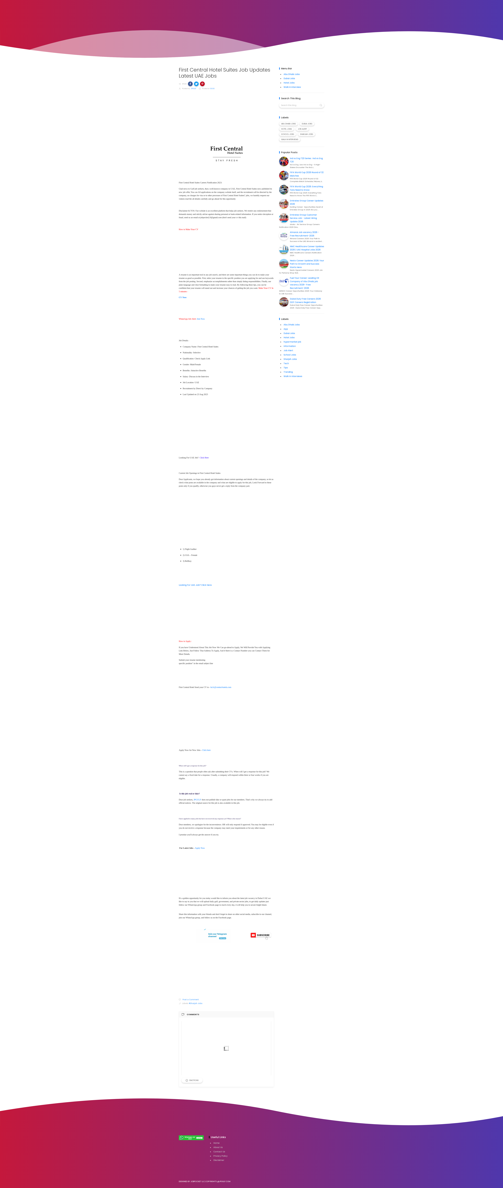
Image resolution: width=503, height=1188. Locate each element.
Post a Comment (190, 999)
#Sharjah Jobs (195, 1003)
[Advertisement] (226, 112)
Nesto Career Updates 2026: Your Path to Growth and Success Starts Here (307, 264)
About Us (218, 1147)
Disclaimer (218, 1160)
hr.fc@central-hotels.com (221, 687)
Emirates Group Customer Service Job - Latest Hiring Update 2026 (303, 218)
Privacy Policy (220, 1155)
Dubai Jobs (289, 78)
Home (216, 1142)
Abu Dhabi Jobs (292, 74)
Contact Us (219, 1151)
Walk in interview (292, 87)
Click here (206, 750)
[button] (190, 84)
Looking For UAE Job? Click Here (195, 585)
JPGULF (197, 800)
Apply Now (200, 848)
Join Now (201, 319)
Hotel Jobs (289, 82)
